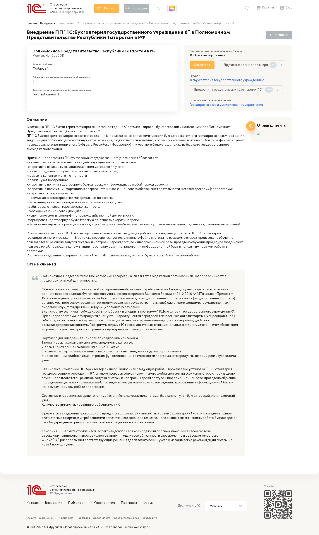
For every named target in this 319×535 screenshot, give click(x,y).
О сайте (31, 518)
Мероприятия (104, 503)
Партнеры (129, 503)
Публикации (78, 503)
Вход (289, 7)
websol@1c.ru (142, 527)
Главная (32, 23)
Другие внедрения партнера (250, 65)
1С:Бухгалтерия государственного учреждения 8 (227, 80)
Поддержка (83, 518)
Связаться (202, 65)
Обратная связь (102, 518)
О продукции (136, 8)
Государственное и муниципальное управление (226, 105)
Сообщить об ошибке (126, 518)
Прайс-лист (66, 518)
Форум (148, 503)
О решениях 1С (47, 518)
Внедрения (47, 23)
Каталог (33, 503)
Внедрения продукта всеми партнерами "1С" (233, 90)
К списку (281, 35)
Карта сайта (149, 518)
